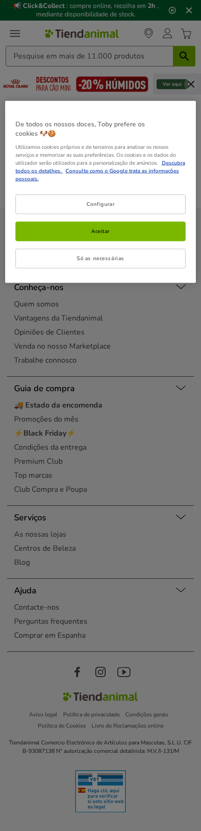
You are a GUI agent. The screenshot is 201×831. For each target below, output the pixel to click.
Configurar (100, 203)
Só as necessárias (100, 258)
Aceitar (100, 230)
